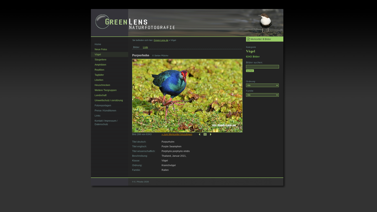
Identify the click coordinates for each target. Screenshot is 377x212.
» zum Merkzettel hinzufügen (177, 134)
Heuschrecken (102, 85)
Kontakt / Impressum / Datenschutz (106, 122)
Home (98, 44)
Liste (145, 47)
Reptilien (99, 69)
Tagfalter (99, 75)
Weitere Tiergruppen (106, 90)
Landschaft (100, 95)
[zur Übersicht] (205, 134)
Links (97, 115)
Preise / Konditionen (105, 110)
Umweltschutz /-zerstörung (109, 100)
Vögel (98, 54)
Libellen (99, 80)
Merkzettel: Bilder (261, 39)
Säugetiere (100, 59)
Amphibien (100, 64)
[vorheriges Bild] (199, 134)
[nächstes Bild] (211, 134)
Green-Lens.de (161, 40)
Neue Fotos (101, 49)
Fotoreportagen (103, 105)
